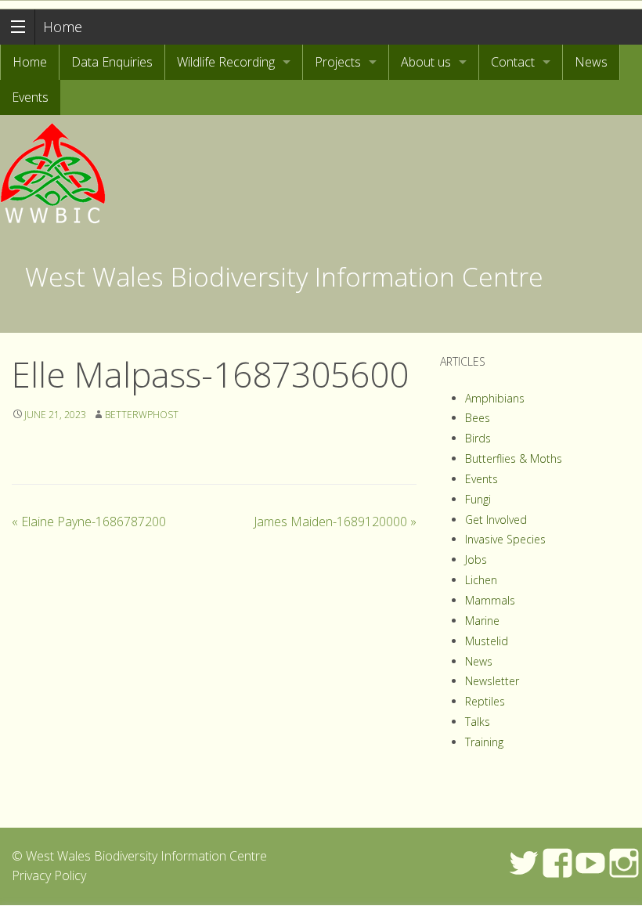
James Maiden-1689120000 (335, 521)
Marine (482, 620)
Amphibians (495, 398)
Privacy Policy (49, 875)
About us (426, 61)
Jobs (476, 559)
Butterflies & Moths (513, 458)
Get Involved (496, 519)
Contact (513, 61)
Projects (338, 61)
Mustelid (486, 640)
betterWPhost (142, 414)
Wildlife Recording (226, 61)
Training (484, 742)
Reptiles (485, 701)
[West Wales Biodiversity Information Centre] (54, 168)
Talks (477, 721)
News (591, 61)
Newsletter (492, 680)
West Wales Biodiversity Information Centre (284, 276)
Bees (477, 417)
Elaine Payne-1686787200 (89, 521)
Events (30, 97)
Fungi (478, 499)
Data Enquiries (112, 61)
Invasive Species (505, 539)
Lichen (481, 579)
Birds (478, 438)
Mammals (490, 600)
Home (62, 26)
